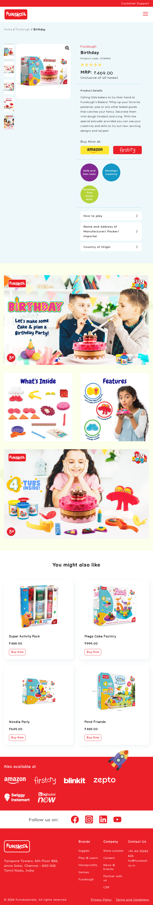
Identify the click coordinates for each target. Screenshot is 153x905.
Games (83, 872)
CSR (106, 887)
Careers (109, 857)
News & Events (109, 867)
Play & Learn (88, 857)
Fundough (23, 29)
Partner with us (112, 878)
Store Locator (113, 850)
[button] (9, 52)
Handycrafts (87, 865)
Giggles (84, 850)
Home (8, 29)
